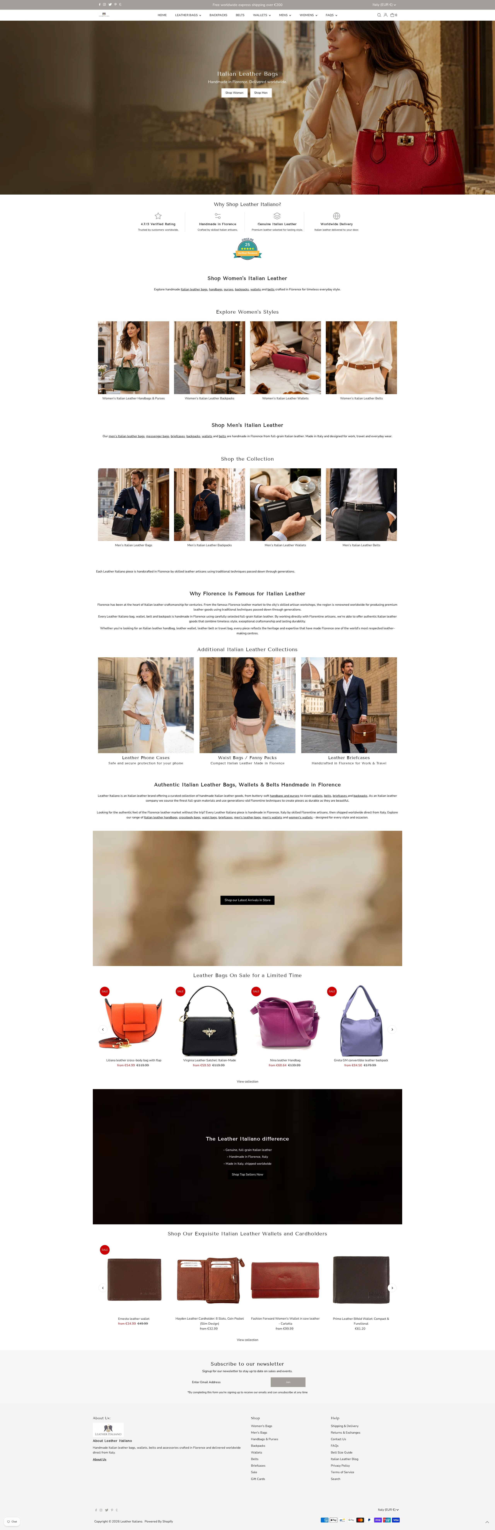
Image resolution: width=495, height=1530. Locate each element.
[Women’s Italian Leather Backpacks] (209, 356)
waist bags (209, 817)
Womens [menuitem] (307, 15)
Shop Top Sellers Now (247, 1175)
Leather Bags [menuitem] (186, 15)
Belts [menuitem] (240, 15)
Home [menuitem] (162, 15)
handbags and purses (284, 796)
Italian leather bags (194, 289)
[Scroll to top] (487, 1522)
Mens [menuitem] (283, 15)
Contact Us (338, 1439)
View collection (247, 1081)
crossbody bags (190, 817)
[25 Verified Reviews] (247, 267)
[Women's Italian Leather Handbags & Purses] (133, 356)
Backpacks (258, 1446)
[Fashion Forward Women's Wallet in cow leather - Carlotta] (285, 1279)
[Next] (392, 1029)
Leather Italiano (131, 1521)
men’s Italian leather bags (127, 436)
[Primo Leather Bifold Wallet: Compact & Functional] (361, 1279)
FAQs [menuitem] (330, 15)
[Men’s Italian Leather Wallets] (285, 503)
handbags (215, 289)
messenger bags (157, 436)
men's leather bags (247, 817)
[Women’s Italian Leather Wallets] (285, 356)
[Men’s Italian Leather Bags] (133, 503)
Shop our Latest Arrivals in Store (248, 900)
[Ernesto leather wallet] (134, 1279)
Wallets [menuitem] (260, 15)
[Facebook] (100, 4)
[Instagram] (104, 4)
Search (335, 1479)
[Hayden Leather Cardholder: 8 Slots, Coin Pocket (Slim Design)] (210, 1279)
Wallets (256, 1452)
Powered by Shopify (159, 1521)
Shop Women (234, 93)
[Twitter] (110, 4)
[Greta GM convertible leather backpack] (361, 1021)
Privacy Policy (340, 1466)
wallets (255, 289)
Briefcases (258, 1466)
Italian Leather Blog (344, 1459)
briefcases (178, 436)
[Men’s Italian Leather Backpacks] (209, 503)
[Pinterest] (116, 4)
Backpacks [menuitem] (218, 15)
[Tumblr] (120, 4)
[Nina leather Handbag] (285, 1021)
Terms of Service (342, 1472)
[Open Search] (379, 15)
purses (228, 289)
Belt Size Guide (341, 1452)
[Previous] (103, 1029)
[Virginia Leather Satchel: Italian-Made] (210, 1021)
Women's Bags (261, 1426)
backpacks (242, 289)
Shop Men (261, 93)
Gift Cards (258, 1479)
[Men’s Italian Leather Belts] (361, 503)
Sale (254, 1472)
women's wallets (301, 817)
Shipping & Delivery (344, 1426)
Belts (255, 1459)
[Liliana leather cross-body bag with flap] (134, 1020)
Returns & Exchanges (345, 1432)
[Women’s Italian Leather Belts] (361, 356)
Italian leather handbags (161, 817)
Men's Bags (259, 1432)
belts (271, 289)
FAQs (335, 1446)
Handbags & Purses (264, 1439)
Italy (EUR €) (383, 4)
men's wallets (272, 817)
